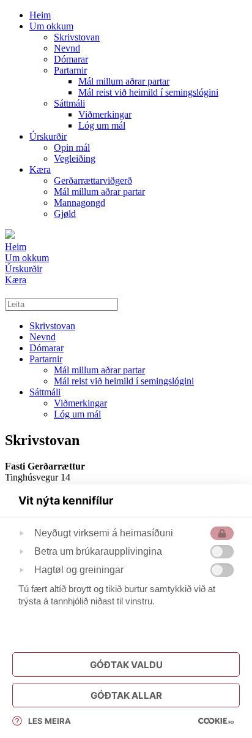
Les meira (49, 721)
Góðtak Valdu (126, 665)
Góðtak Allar (126, 695)
